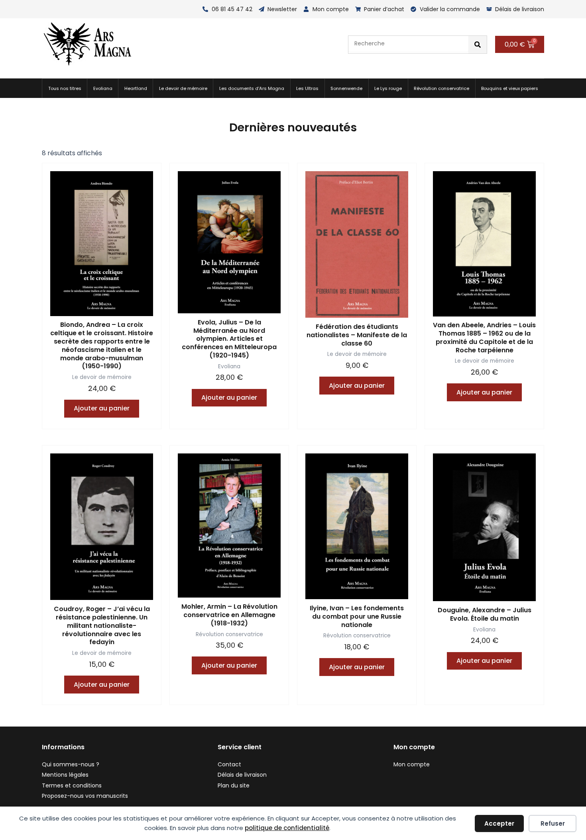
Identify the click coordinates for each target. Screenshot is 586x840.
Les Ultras (307, 88)
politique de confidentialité (287, 828)
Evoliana (102, 88)
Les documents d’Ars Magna (251, 88)
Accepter (499, 823)
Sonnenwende (346, 88)
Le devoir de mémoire (183, 88)
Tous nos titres (64, 88)
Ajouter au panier (102, 408)
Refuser (553, 823)
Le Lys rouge (388, 88)
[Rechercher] (477, 44)
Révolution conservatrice (441, 88)
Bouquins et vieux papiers (509, 88)
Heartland (135, 88)
